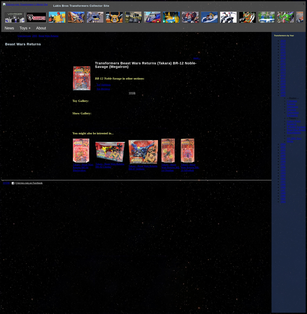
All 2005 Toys (294, 138)
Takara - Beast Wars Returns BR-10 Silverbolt (190, 167)
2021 (283, 49)
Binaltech (291, 124)
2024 (283, 40)
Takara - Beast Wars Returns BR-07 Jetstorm (143, 167)
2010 (283, 81)
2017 (283, 60)
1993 (283, 175)
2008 (283, 86)
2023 (283, 43)
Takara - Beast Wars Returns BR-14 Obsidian (170, 167)
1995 (283, 170)
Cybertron (292, 101)
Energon (291, 104)
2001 (283, 152)
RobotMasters (294, 132)
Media (290, 141)
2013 (283, 72)
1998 (283, 161)
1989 (283, 187)
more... (196, 58)
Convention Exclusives (293, 114)
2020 (283, 52)
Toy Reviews (103, 89)
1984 (283, 201)
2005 (283, 95)
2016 (283, 63)
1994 (283, 173)
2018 (283, 58)
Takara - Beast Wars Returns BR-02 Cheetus (109, 165)
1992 (283, 178)
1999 (283, 158)
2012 (283, 75)
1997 (283, 164)
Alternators (292, 106)
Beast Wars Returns (297, 129)
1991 (283, 181)
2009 (283, 83)
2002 (283, 150)
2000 (283, 155)
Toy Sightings (104, 84)
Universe (291, 109)
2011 (282, 78)
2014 (283, 69)
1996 (283, 167)
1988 (283, 193)
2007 (283, 89)
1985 (283, 198)
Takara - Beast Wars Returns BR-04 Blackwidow (83, 167)
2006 (283, 92)
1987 (283, 190)
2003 (283, 147)
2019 (283, 55)
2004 (283, 144)
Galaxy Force (294, 121)
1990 (283, 184)
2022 (283, 46)
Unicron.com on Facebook (29, 183)
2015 (283, 66)
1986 (283, 196)
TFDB (132, 93)
